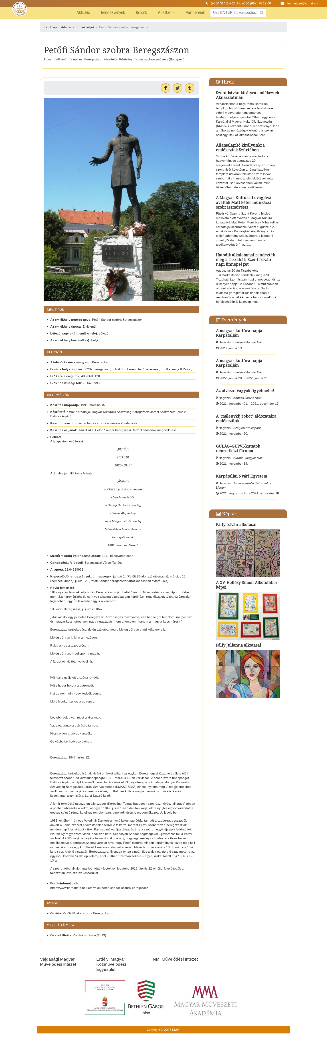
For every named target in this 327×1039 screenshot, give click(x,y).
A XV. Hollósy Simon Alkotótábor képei (247, 585)
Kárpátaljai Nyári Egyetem (241, 476)
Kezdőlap (50, 27)
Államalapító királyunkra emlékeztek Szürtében (240, 147)
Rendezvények (113, 12)
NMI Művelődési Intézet (175, 959)
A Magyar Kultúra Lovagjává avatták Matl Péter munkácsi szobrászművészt (243, 202)
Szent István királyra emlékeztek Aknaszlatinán (247, 95)
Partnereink (195, 12)
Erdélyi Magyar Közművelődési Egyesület (111, 964)
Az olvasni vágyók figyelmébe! (245, 390)
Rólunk (141, 12)
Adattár (165, 12)
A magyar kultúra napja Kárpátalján (239, 333)
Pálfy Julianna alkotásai (238, 645)
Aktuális (83, 12)
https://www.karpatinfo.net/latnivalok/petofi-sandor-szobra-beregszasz (99, 888)
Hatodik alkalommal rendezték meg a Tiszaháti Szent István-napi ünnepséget (245, 259)
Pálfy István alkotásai (236, 524)
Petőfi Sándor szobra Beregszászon (88, 913)
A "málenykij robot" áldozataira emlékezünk (246, 418)
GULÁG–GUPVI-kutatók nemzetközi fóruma (238, 448)
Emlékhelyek (86, 27)
